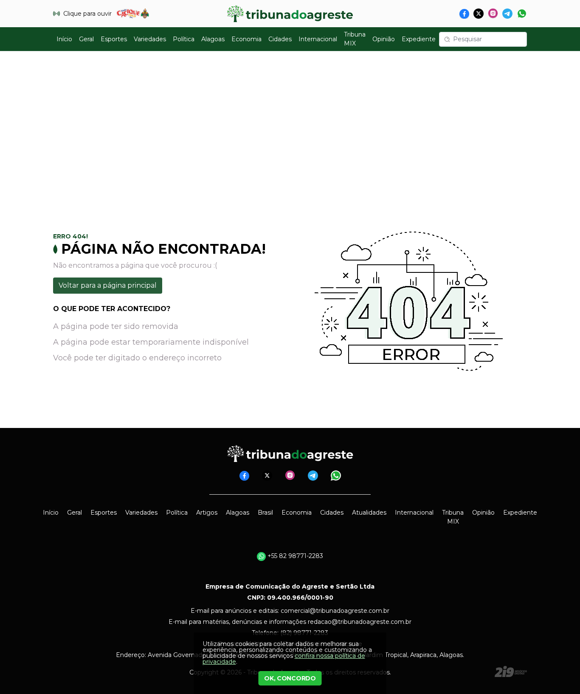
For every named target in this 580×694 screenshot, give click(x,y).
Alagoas (213, 39)
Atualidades (369, 512)
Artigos (206, 512)
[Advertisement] (290, 132)
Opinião (383, 39)
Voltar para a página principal (108, 285)
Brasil (265, 512)
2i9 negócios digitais (511, 671)
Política (183, 39)
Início (64, 39)
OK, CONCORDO (290, 678)
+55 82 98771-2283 (294, 556)
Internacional (317, 39)
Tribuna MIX (355, 39)
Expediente (419, 39)
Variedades (150, 39)
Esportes (114, 39)
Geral (86, 39)
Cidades (280, 39)
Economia (246, 39)
